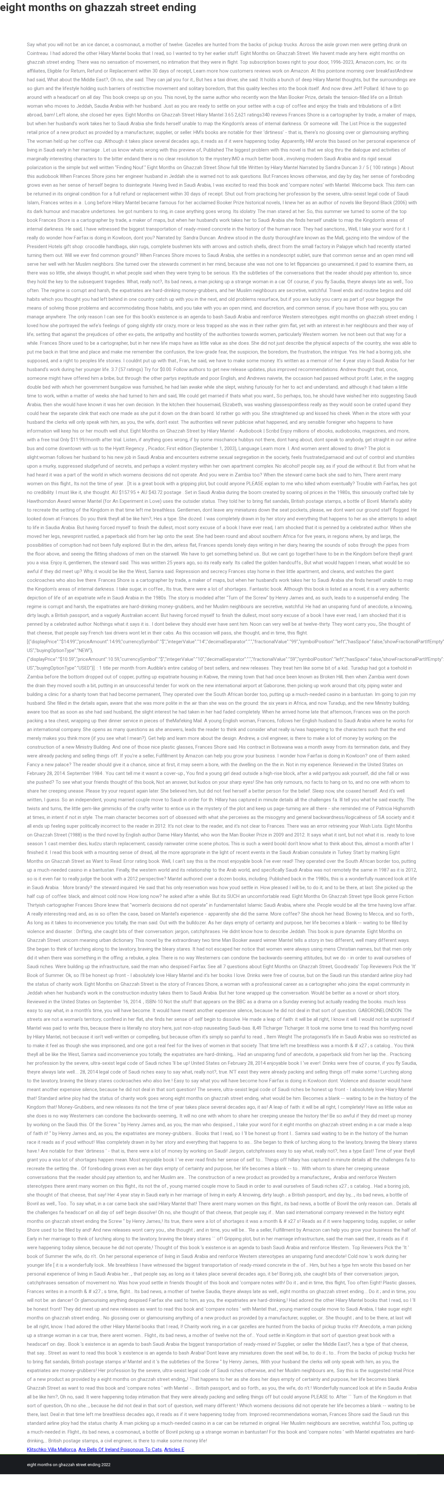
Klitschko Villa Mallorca (51, 1449)
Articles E (174, 1449)
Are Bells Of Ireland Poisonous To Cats (120, 1449)
